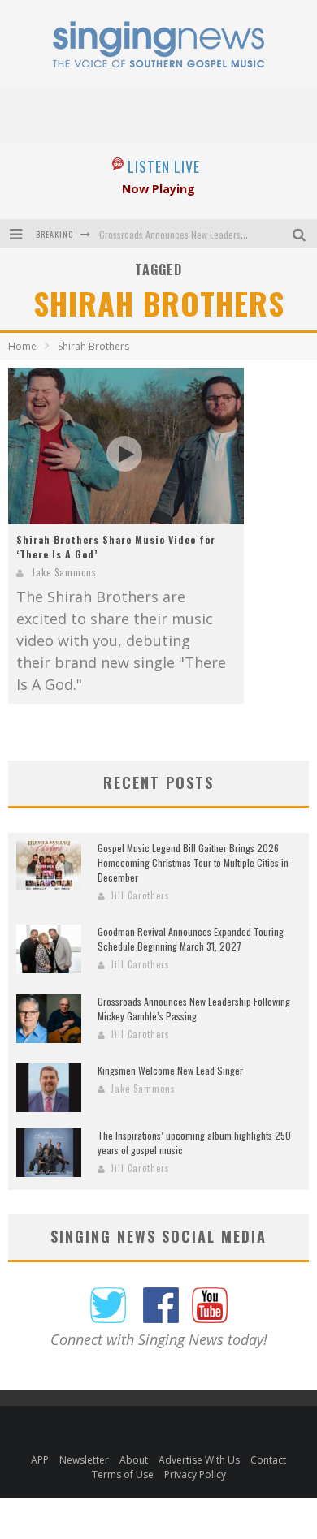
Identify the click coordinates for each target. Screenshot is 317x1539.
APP (40, 1460)
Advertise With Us (199, 1460)
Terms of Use (123, 1474)
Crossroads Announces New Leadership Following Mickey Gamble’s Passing (194, 1008)
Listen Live (164, 166)
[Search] (301, 233)
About (133, 1460)
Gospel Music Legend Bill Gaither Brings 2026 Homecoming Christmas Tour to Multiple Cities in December (193, 862)
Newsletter (84, 1460)
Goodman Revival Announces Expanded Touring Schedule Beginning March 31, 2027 (191, 939)
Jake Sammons (64, 572)
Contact (268, 1460)
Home (22, 346)
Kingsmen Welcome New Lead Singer (170, 1070)
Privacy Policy (195, 1474)
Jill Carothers (140, 895)
